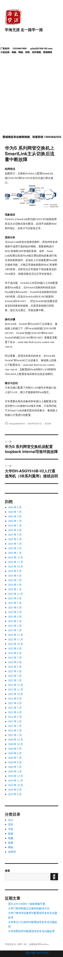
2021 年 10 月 (15, 694)
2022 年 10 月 (15, 644)
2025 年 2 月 (15, 548)
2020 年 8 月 (15, 753)
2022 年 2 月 (15, 680)
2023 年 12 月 (15, 593)
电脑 (10, 838)
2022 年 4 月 (15, 671)
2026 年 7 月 (15, 511)
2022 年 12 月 (15, 634)
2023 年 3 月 (15, 621)
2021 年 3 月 (15, 726)
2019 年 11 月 (15, 780)
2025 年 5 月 (15, 534)
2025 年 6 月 (15, 530)
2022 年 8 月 (15, 653)
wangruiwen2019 (17, 423)
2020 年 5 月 (15, 766)
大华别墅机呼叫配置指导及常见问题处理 (31, 931)
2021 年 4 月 (15, 721)
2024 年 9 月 (15, 571)
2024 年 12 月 (15, 557)
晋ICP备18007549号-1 (38, 952)
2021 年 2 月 (15, 730)
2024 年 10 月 (15, 566)
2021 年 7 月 (15, 707)
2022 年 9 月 (15, 648)
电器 (10, 833)
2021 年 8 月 (15, 703)
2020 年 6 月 (15, 762)
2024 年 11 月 (15, 562)
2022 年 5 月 (15, 666)
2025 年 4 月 (15, 539)
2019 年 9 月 (15, 789)
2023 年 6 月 (15, 607)
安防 (10, 824)
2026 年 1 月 (15, 521)
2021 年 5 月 (15, 716)
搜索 (7, 870)
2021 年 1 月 (15, 735)
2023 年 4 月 (15, 616)
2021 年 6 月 (15, 712)
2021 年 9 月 (15, 698)
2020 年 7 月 (15, 757)
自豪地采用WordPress (39, 944)
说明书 (12, 851)
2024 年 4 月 (15, 584)
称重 (10, 842)
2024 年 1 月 (15, 589)
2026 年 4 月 (15, 516)
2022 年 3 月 (15, 675)
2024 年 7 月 (15, 580)
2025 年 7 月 (15, 525)
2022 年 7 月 (15, 657)
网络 (10, 847)
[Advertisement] (31, 97)
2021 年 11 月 (15, 689)
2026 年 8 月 (15, 507)
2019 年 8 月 (15, 794)
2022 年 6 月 (15, 662)
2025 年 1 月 (15, 552)
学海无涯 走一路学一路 (24, 29)
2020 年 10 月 (15, 744)
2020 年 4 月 (15, 771)
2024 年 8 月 (15, 575)
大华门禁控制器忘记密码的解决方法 (28, 908)
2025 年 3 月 (15, 543)
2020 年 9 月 (15, 748)
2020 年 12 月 (15, 739)
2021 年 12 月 (15, 685)
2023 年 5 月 (15, 612)
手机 (10, 829)
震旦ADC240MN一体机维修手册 (26, 903)
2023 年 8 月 (15, 598)
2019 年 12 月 (15, 776)
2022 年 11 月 (15, 639)
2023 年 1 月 (15, 630)
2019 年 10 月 (15, 785)
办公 (10, 820)
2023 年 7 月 (15, 603)
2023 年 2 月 (15, 625)
